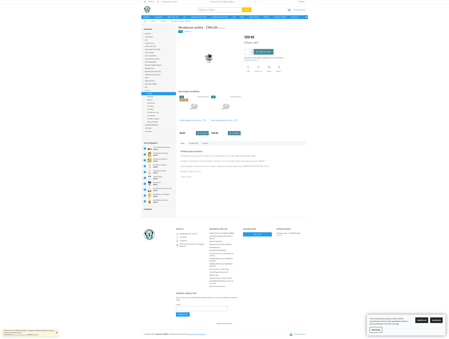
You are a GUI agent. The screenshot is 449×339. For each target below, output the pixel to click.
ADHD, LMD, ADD (150, 46)
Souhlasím (436, 320)
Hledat (247, 10)
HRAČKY (147, 90)
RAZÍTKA (148, 34)
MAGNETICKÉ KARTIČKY (153, 71)
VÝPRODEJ (148, 128)
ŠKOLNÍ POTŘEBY (151, 84)
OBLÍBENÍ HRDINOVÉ (151, 125)
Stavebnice (151, 103)
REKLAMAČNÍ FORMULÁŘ (217, 250)
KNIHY (147, 78)
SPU (146, 40)
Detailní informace (250, 60)
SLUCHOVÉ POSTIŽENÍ (152, 49)
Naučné (149, 100)
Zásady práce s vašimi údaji (219, 269)
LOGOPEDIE (149, 37)
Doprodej (148, 131)
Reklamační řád (214, 247)
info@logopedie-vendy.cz (188, 234)
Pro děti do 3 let (152, 112)
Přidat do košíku (265, 52)
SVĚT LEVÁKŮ (149, 53)
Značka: (188, 31)
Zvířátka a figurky (153, 119)
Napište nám (213, 275)
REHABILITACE (149, 68)
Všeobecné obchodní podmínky (220, 244)
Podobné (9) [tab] (193, 143)
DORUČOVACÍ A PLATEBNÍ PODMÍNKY (222, 2)
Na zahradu (151, 115)
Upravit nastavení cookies (196, 334)
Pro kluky (150, 109)
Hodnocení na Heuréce (217, 286)
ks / (257, 234)
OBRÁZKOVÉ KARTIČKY (153, 75)
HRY (146, 87)
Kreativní (150, 97)
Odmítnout (421, 320)
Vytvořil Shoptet (299, 334)
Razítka (149, 93)
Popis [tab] (183, 143)
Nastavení (376, 330)
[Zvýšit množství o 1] (252, 50)
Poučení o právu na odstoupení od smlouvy (221, 254)
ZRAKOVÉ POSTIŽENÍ (152, 59)
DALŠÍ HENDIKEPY (151, 62)
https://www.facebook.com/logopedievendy (191, 245)
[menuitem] (146, 17)
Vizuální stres (149, 43)
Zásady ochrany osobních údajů (220, 278)
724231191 (183, 237)
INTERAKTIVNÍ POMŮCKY (153, 65)
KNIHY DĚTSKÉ (150, 81)
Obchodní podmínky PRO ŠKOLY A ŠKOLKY (221, 237)
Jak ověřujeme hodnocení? (218, 272)
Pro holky (150, 106)
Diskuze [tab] (205, 143)
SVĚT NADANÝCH (150, 56)
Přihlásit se (183, 314)
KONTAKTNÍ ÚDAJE (215, 241)
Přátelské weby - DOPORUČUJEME (288, 233)
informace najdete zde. (20, 335)
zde (397, 324)
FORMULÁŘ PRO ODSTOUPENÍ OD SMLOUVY (221, 260)
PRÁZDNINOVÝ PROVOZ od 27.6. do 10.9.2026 (221, 282)
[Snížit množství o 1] (252, 53)
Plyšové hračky (152, 122)
